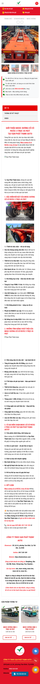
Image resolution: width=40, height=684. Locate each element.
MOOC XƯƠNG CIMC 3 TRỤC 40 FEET (10, 628)
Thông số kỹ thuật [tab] (11, 113)
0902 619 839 (13, 669)
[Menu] (2, 3)
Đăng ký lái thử (29, 8)
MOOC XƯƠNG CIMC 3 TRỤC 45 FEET (30, 628)
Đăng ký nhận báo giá (10, 12)
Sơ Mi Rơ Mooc (19, 19)
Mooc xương (31, 19)
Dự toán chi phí (8, 8)
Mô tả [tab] (6, 108)
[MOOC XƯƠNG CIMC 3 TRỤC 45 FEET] (29, 614)
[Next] (35, 44)
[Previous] (4, 44)
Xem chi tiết (8, 637)
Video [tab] (6, 118)
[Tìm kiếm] (36, 3)
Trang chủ (8, 19)
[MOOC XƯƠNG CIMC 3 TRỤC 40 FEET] (10, 614)
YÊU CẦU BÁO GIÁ (21, 674)
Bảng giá (27, 12)
